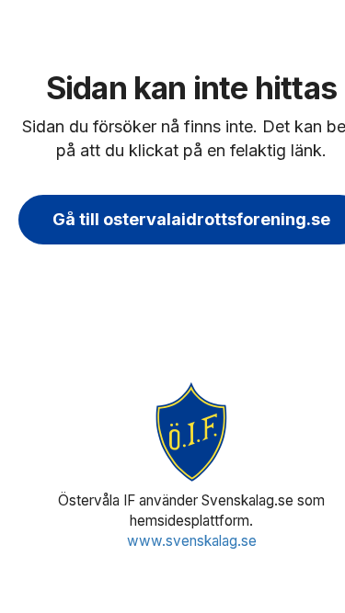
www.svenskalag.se (192, 541)
